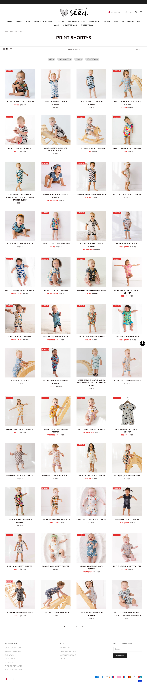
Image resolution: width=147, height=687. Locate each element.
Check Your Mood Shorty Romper (20, 521)
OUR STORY (9, 655)
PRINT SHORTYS (19, 31)
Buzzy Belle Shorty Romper (55, 476)
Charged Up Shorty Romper (127, 476)
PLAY (28, 21)
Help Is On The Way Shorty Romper (55, 382)
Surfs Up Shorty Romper (20, 336)
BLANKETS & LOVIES (76, 21)
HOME (9, 21)
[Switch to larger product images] (4, 49)
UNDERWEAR (87, 25)
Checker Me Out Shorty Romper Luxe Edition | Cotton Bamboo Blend (20, 197)
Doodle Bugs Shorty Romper (55, 566)
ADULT (61, 21)
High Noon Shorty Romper (19, 566)
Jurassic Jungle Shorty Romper (55, 103)
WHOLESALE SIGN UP (13, 670)
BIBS (116, 21)
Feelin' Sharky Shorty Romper (19, 290)
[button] (136, 12)
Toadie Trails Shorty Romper (91, 476)
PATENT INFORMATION (13, 666)
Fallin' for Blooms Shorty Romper (55, 430)
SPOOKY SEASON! (70, 25)
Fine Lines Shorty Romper (127, 520)
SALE (56, 25)
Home (6, 31)
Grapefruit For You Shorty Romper (127, 291)
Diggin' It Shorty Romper (127, 244)
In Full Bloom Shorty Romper (127, 148)
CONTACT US (65, 648)
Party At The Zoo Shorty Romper (91, 614)
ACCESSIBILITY (10, 662)
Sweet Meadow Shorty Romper (91, 520)
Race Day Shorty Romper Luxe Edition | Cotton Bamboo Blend (127, 614)
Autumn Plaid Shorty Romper (55, 520)
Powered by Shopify (67, 679)
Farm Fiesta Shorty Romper (55, 613)
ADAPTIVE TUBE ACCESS (44, 21)
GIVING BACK (10, 659)
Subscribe (120, 656)
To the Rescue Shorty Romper (127, 566)
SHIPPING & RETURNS (13, 651)
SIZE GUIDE (64, 659)
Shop (11, 31)
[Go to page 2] (83, 627)
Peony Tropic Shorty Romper (91, 148)
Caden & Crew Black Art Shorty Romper (55, 149)
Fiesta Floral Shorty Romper (56, 244)
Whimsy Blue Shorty (20, 381)
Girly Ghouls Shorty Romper (91, 429)
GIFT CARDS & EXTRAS (131, 21)
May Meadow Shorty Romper (91, 337)
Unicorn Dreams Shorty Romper (91, 567)
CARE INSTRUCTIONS (13, 648)
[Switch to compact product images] (11, 49)
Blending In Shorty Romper (20, 613)
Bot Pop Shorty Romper (127, 337)
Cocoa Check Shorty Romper (19, 476)
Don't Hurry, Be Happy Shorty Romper (127, 103)
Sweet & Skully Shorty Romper (19, 102)
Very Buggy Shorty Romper (20, 244)
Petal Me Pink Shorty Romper (127, 195)
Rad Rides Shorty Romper (55, 337)
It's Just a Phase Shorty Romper (91, 245)
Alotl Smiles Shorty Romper (127, 381)
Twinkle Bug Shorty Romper (19, 429)
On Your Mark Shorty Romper (91, 195)
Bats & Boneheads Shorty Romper (127, 430)
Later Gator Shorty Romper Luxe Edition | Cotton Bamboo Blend (91, 382)
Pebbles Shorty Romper (19, 148)
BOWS (107, 21)
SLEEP (19, 21)
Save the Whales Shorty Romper (91, 103)
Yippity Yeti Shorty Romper (55, 290)
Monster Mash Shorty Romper (91, 290)
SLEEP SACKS (94, 21)
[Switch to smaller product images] (7, 49)
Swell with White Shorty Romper (55, 196)
